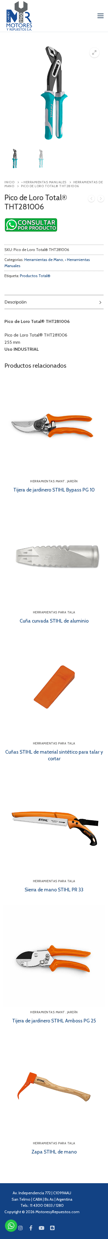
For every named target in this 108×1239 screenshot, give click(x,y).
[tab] (54, 302)
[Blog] (52, 1227)
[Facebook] (31, 1227)
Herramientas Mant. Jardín (54, 481)
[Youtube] (41, 1227)
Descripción (15, 302)
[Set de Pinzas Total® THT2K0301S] (100, 199)
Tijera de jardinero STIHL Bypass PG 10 (54, 490)
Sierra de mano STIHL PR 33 (54, 889)
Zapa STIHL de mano (54, 1152)
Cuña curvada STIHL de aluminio (54, 621)
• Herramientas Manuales (43, 182)
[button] (94, 52)
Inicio (9, 182)
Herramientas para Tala (54, 612)
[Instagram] (20, 1227)
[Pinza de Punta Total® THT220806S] (91, 199)
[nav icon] (100, 16)
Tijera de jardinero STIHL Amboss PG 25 (54, 1021)
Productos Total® (35, 275)
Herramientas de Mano (43, 259)
